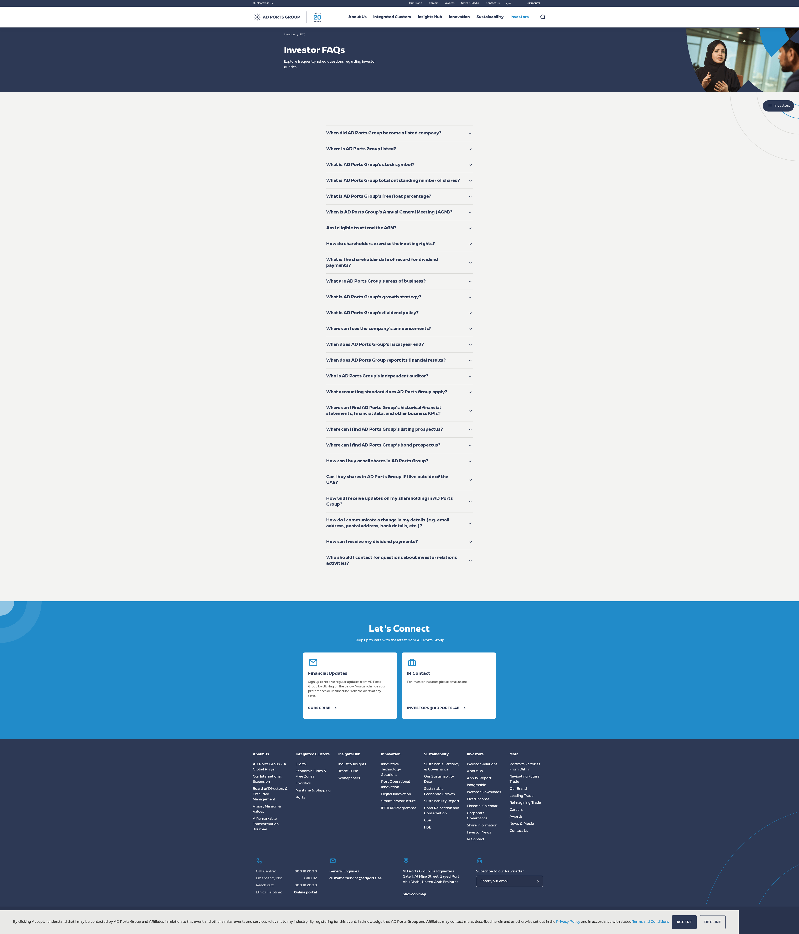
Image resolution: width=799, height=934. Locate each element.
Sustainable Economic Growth (439, 791)
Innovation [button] (459, 17)
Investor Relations (482, 764)
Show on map (414, 894)
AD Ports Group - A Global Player (269, 767)
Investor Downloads (484, 792)
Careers (433, 3)
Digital (301, 764)
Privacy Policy (568, 921)
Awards (449, 3)
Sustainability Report (441, 801)
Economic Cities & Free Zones (311, 774)
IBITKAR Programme (398, 808)
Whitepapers (349, 778)
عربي (508, 3)
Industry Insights (352, 764)
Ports (300, 797)
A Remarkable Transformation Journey (266, 824)
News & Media (470, 3)
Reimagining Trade (525, 802)
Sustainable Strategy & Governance (441, 767)
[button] (399, 133)
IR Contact (475, 839)
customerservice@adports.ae (355, 878)
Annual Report (479, 778)
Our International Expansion (267, 779)
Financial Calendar (482, 806)
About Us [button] (357, 17)
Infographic (476, 785)
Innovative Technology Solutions (391, 770)
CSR (427, 820)
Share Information (482, 825)
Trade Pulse (348, 771)
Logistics (303, 783)
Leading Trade (521, 796)
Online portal (305, 892)
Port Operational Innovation (395, 784)
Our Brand (415, 3)
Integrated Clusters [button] (392, 17)
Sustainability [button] (490, 17)
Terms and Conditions (650, 921)
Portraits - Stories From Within (525, 767)
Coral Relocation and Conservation (441, 811)
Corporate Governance (477, 816)
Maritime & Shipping (313, 790)
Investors (519, 17)
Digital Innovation (396, 794)
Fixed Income (478, 799)
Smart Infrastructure (398, 801)
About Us (475, 771)
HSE (427, 827)
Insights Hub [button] (430, 17)
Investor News (479, 832)
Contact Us (493, 3)
